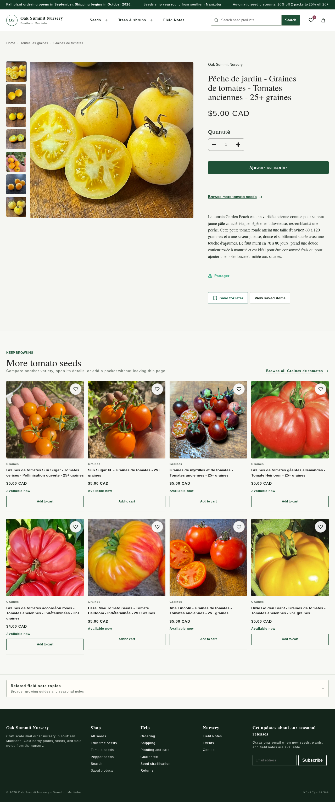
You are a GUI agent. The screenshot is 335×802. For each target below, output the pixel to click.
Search (290, 20)
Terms (324, 792)
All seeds (98, 736)
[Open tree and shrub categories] (151, 20)
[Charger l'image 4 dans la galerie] (16, 139)
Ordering (148, 736)
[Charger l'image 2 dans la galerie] (16, 94)
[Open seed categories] (106, 20)
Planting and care (155, 750)
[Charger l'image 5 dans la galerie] (16, 162)
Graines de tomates (68, 43)
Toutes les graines (34, 43)
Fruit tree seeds (104, 743)
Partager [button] (221, 276)
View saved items (270, 298)
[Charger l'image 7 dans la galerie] (16, 207)
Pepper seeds (102, 757)
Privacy (309, 792)
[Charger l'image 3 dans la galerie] (16, 117)
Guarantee (149, 757)
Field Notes (174, 20)
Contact (209, 750)
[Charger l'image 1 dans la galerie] (16, 72)
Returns (147, 770)
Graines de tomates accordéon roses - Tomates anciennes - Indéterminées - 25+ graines (43, 613)
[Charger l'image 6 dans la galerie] (16, 184)
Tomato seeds (102, 750)
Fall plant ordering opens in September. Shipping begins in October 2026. (69, 4)
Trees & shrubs (132, 20)
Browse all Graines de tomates (294, 371)
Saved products (102, 770)
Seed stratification (156, 764)
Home (10, 43)
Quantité (219, 132)
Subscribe (312, 760)
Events (208, 743)
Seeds (95, 20)
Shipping (148, 743)
